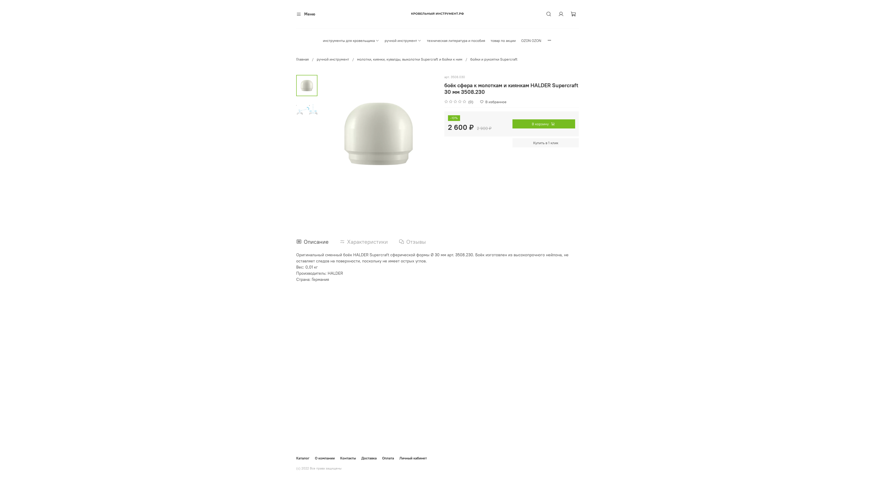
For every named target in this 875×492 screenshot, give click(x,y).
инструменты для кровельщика (349, 40)
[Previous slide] (328, 133)
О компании (325, 458)
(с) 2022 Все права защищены (319, 468)
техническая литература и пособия (456, 40)
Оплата (388, 458)
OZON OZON (531, 40)
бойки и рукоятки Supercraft (493, 59)
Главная (302, 59)
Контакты (348, 458)
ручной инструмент (401, 40)
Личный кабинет (413, 458)
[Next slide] (428, 133)
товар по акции (503, 40)
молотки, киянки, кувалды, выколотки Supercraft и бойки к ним (409, 59)
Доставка (369, 458)
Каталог (302, 458)
